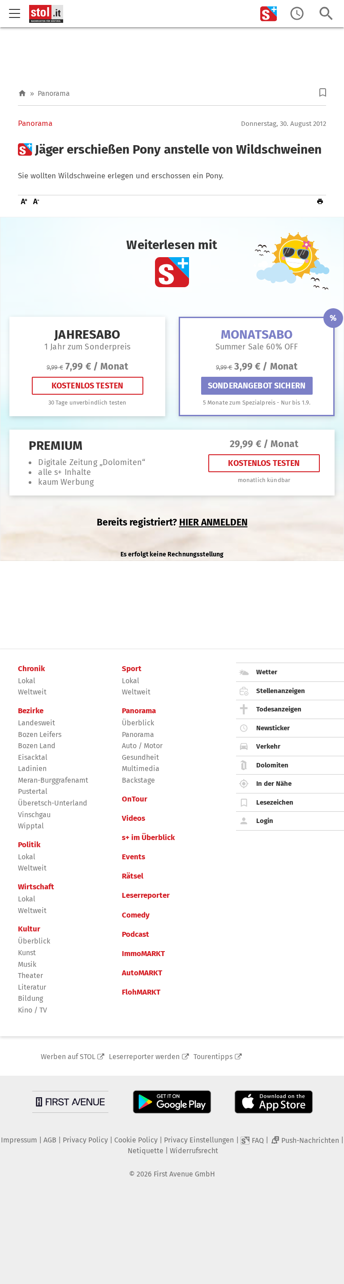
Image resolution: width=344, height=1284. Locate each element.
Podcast (135, 934)
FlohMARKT (141, 992)
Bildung (30, 998)
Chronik (31, 668)
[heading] (172, 149)
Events (133, 857)
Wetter (266, 672)
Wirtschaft (36, 887)
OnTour (134, 799)
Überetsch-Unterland (52, 803)
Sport (132, 668)
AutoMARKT (142, 973)
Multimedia (140, 768)
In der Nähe (274, 784)
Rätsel (132, 876)
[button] (322, 92)
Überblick (34, 941)
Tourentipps (213, 1056)
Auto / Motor (142, 745)
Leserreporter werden (144, 1056)
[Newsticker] (297, 13)
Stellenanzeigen (280, 691)
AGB (49, 1140)
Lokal (26, 680)
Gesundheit (140, 757)
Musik (27, 964)
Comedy (136, 915)
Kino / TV (32, 1010)
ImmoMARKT (143, 953)
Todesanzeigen (278, 709)
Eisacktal (32, 757)
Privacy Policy (85, 1140)
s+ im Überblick (148, 837)
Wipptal (31, 826)
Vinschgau (34, 814)
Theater (30, 975)
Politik (29, 844)
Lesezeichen (274, 802)
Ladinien (32, 768)
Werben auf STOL (68, 1056)
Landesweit (36, 723)
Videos (133, 818)
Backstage (138, 780)
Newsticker (273, 728)
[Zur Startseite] (22, 93)
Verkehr (268, 746)
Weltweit (32, 692)
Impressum (19, 1140)
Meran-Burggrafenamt (53, 780)
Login (264, 821)
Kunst (27, 952)
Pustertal (32, 791)
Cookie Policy (136, 1140)
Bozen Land (37, 745)
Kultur (29, 929)
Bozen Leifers (39, 734)
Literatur (32, 987)
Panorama (54, 93)
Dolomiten (272, 765)
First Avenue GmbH (184, 1174)
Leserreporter (146, 895)
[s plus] (268, 13)
